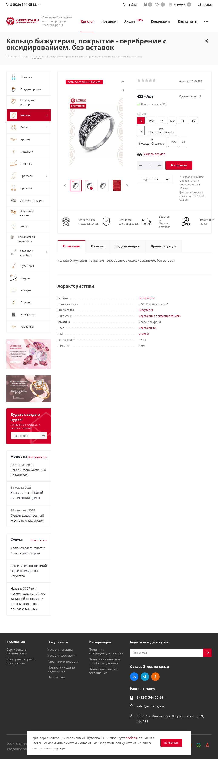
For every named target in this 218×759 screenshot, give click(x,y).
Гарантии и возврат (63, 661)
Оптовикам (56, 677)
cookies (131, 738)
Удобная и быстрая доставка (164, 222)
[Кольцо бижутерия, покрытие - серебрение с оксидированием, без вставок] (96, 130)
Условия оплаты (60, 649)
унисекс (144, 334)
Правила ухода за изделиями (61, 669)
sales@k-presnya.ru (151, 706)
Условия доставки (61, 655)
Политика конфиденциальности (106, 651)
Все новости (37, 457)
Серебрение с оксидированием (159, 316)
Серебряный (147, 328)
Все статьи (38, 540)
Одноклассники (155, 676)
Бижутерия (146, 310)
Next (127, 186)
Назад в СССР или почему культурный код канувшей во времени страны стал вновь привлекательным (28, 598)
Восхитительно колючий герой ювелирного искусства (29, 571)
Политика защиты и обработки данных (104, 661)
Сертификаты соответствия (16, 651)
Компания (15, 642)
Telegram (145, 676)
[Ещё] (206, 21)
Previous (65, 186)
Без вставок (146, 298)
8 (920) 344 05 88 (150, 697)
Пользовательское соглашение (103, 671)
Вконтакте (134, 676)
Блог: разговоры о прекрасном (20, 661)
